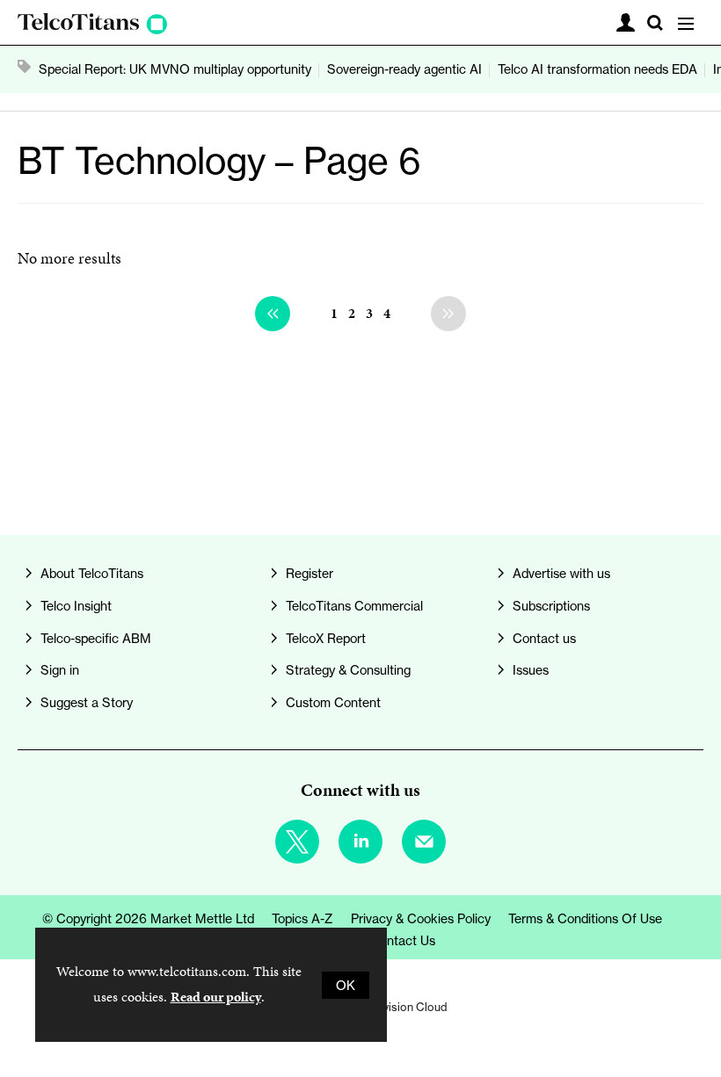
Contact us (544, 638)
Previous (272, 313)
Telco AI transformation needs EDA (597, 68)
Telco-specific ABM (95, 638)
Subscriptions (551, 605)
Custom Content (333, 702)
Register (309, 573)
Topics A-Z (302, 918)
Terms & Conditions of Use (585, 918)
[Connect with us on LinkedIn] (360, 841)
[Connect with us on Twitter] (297, 841)
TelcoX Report (326, 638)
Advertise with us (561, 573)
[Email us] (424, 841)
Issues (531, 669)
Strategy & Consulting (348, 669)
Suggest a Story (86, 702)
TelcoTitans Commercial (354, 605)
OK (345, 985)
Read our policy (216, 997)
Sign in (59, 669)
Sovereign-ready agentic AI (404, 68)
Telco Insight (76, 605)
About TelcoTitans (91, 573)
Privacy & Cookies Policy (421, 918)
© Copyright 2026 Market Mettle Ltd (148, 918)
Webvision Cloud (404, 1007)
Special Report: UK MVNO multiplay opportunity (175, 68)
